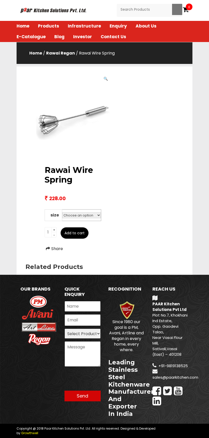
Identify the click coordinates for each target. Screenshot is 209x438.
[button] (105, 79)
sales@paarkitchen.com (175, 377)
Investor (82, 37)
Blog (59, 37)
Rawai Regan (60, 53)
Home (23, 26)
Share (57, 249)
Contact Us (113, 37)
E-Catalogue (31, 37)
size (54, 215)
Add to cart (74, 233)
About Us (146, 26)
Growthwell (29, 433)
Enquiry (118, 26)
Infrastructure (84, 26)
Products (48, 26)
